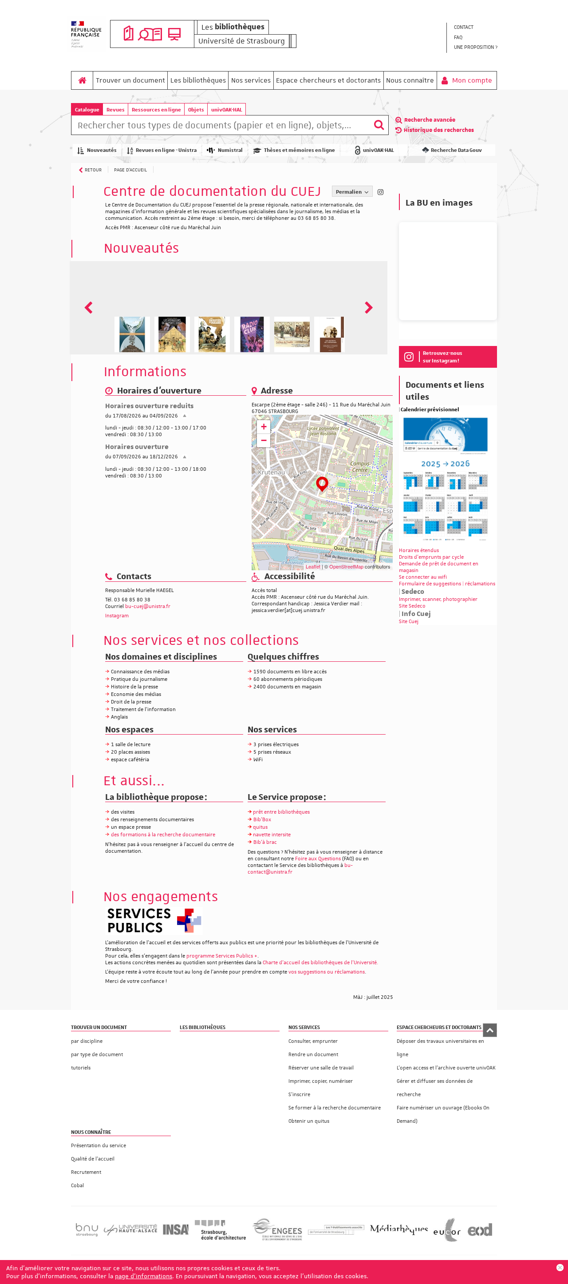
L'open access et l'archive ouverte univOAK (446, 1068)
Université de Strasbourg (241, 41)
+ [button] (264, 426)
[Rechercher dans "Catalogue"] (220, 126)
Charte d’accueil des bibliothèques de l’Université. (320, 962)
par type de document (97, 1054)
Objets (196, 109)
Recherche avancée (429, 119)
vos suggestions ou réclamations (326, 972)
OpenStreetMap (346, 566)
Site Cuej (408, 621)
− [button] (264, 440)
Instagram (117, 615)
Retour (93, 169)
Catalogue (87, 109)
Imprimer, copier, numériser (320, 1081)
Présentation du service (98, 1145)
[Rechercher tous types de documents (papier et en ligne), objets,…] (379, 125)
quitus (260, 827)
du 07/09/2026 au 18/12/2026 (141, 456)
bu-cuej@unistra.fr (147, 606)
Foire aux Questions (318, 858)
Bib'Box (262, 819)
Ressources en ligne (156, 109)
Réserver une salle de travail (321, 1068)
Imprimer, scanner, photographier (438, 599)
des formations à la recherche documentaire (163, 834)
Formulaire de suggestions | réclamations (447, 583)
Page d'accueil (130, 169)
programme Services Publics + (221, 956)
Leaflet (313, 566)
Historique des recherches (439, 130)
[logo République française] (86, 34)
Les (232, 27)
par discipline (87, 1041)
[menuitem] (475, 28)
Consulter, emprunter (313, 1041)
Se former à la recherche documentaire (334, 1108)
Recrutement (86, 1172)
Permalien (349, 191)
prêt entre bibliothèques (281, 812)
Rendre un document (313, 1054)
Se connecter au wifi (423, 577)
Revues (115, 109)
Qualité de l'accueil (92, 1159)
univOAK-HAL (226, 109)
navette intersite (272, 834)
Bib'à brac (265, 842)
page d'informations (143, 1276)
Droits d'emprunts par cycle (431, 557)
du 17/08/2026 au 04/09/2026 (141, 416)
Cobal (77, 1185)
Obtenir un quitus (308, 1121)
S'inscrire (299, 1094)
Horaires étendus (419, 550)
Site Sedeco (412, 606)
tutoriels (81, 1068)
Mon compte (471, 80)
